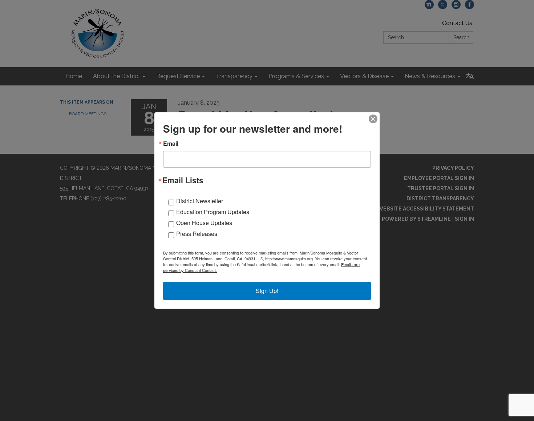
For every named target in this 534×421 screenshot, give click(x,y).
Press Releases (196, 233)
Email (170, 144)
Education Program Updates (212, 212)
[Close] (373, 119)
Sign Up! (267, 290)
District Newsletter (199, 201)
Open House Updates (204, 222)
